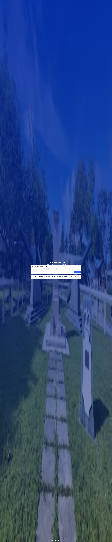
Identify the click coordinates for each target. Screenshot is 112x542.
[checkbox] (46, 266)
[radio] (33, 266)
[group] (37, 269)
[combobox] (34, 269)
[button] (92, 1)
